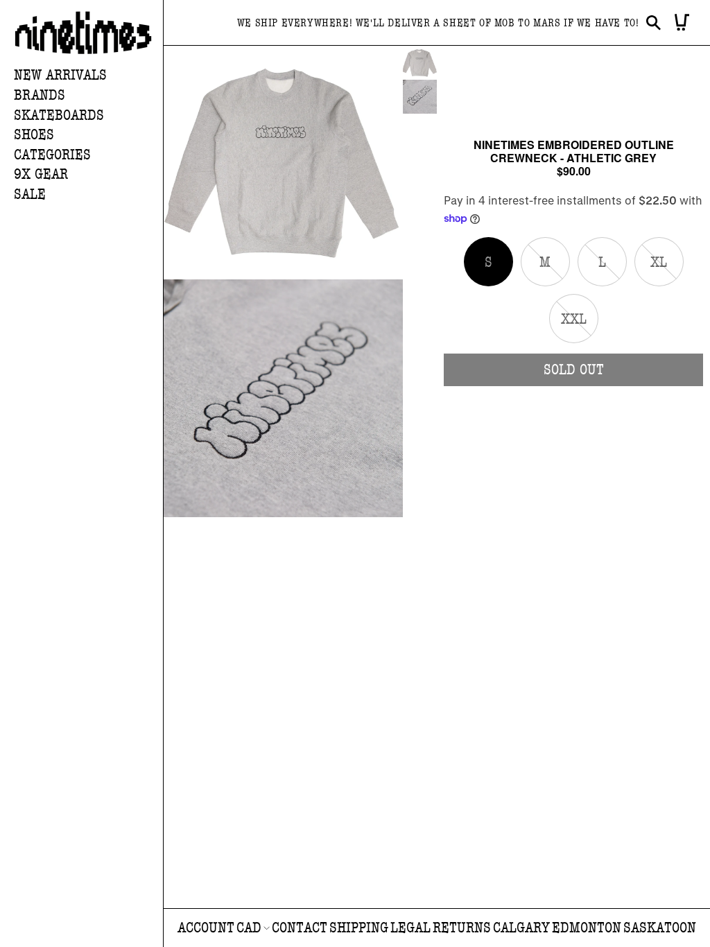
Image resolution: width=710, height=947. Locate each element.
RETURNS (462, 928)
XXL (579, 326)
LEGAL (410, 928)
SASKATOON (659, 928)
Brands (39, 95)
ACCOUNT (206, 928)
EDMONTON (586, 928)
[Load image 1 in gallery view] (420, 63)
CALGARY (521, 928)
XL (667, 269)
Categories (52, 155)
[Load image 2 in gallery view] (420, 97)
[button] (88, 96)
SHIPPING (358, 928)
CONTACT (299, 928)
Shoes (34, 135)
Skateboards (59, 115)
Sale (30, 194)
